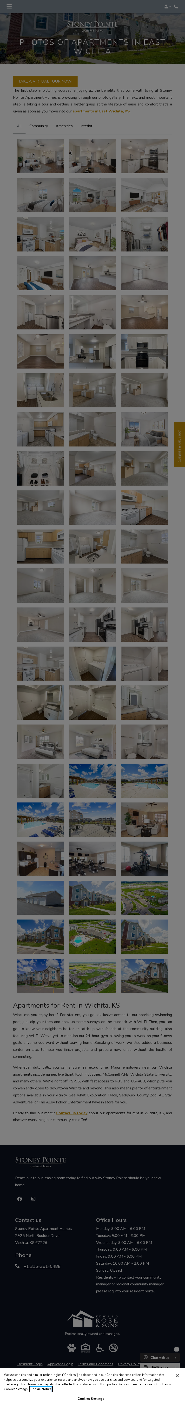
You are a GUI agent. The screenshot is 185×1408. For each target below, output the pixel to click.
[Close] (177, 1375)
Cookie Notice (41, 1389)
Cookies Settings (91, 1399)
